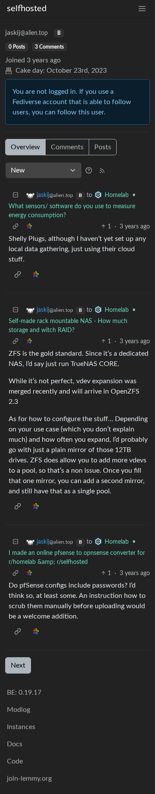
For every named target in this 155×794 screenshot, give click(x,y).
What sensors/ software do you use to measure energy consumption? (72, 211)
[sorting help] (88, 170)
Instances (21, 726)
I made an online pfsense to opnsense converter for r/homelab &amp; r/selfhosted (77, 557)
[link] (29, 227)
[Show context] (15, 227)
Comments (67, 147)
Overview (25, 147)
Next (18, 665)
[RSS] (102, 170)
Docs (14, 744)
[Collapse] (15, 195)
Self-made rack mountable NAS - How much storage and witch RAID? (68, 325)
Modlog (18, 709)
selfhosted (26, 8)
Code (15, 761)
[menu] (142, 9)
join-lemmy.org (29, 778)
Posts (102, 147)
